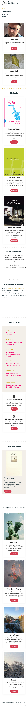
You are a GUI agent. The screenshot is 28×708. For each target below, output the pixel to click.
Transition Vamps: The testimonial (14, 343)
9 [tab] (18, 279)
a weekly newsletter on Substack (15, 288)
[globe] (14, 416)
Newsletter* (18, 704)
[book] (14, 396)
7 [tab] (16, 279)
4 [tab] (12, 279)
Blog (21, 702)
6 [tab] (14, 279)
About (17, 702)
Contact (24, 702)
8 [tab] (17, 279)
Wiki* (25, 705)
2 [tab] (9, 279)
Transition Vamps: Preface (12, 334)
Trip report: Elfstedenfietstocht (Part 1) (13, 354)
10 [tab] (20, 279)
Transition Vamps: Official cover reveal (13, 365)
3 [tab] (11, 279)
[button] (25, 2)
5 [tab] (13, 279)
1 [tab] (8, 279)
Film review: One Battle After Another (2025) (13, 375)
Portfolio (24, 704)
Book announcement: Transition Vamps (13, 386)
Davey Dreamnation (13, 2)
